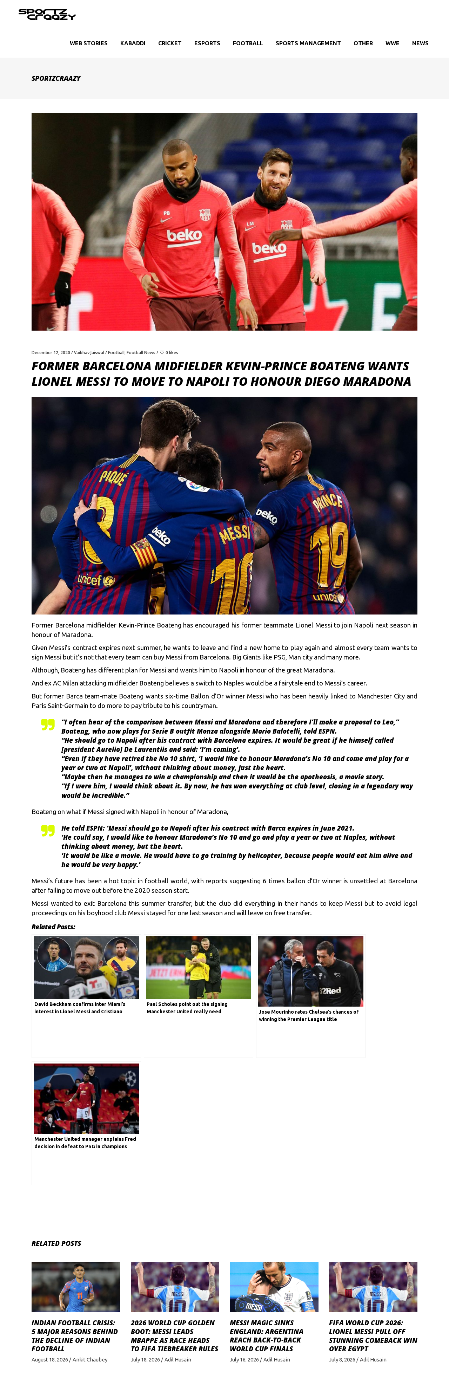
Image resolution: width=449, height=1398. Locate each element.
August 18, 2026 (50, 1360)
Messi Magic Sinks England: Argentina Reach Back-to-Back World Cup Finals (266, 1335)
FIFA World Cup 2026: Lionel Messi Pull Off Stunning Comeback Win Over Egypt (373, 1335)
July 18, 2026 (145, 1360)
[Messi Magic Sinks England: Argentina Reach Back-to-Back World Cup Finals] (274, 1287)
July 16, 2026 (244, 1360)
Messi (255, 696)
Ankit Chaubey (90, 1360)
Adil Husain (178, 1360)
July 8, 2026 (342, 1360)
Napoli (228, 670)
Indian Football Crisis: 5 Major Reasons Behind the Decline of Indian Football (75, 1335)
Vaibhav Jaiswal (89, 353)
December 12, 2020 (51, 353)
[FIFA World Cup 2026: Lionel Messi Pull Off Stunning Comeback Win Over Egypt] (373, 1287)
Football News (141, 353)
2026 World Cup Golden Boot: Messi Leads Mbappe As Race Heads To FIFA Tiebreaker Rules (174, 1335)
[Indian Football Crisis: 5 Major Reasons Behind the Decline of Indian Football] (76, 1287)
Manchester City (380, 696)
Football (116, 353)
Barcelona (70, 625)
